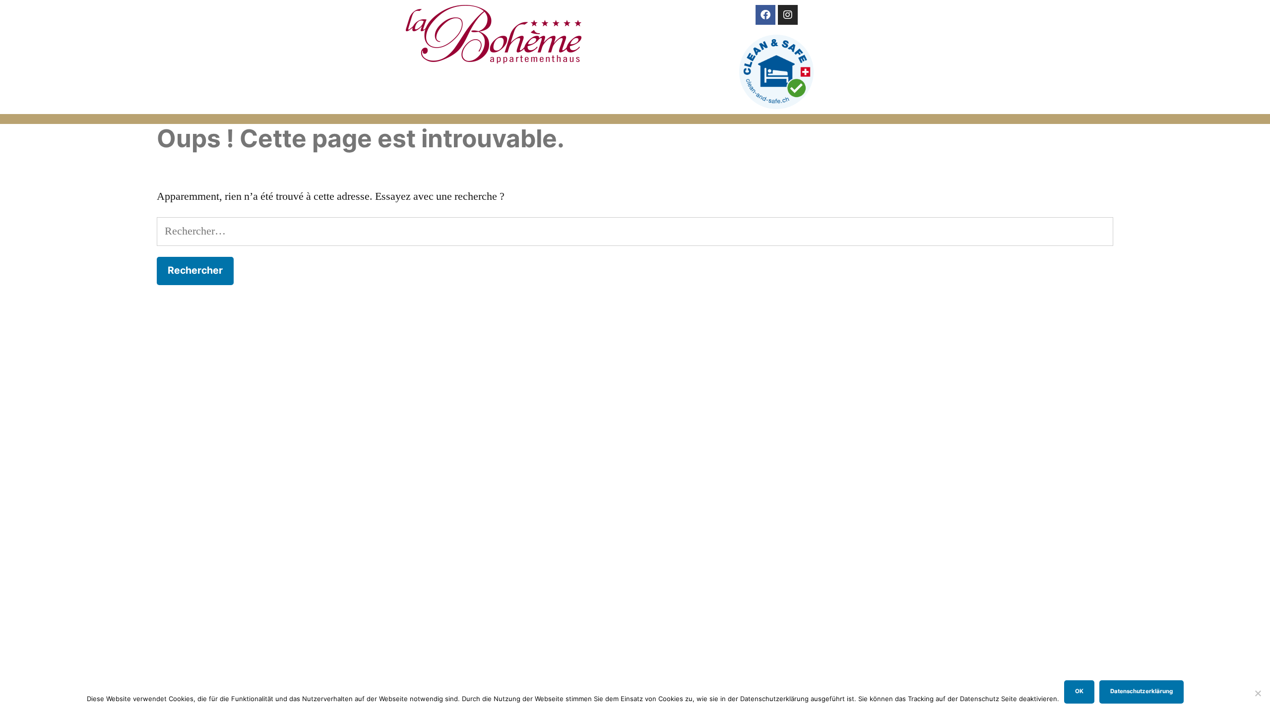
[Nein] (1258, 693)
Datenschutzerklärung (1141, 691)
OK (1079, 691)
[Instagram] (788, 15)
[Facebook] (765, 15)
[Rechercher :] (635, 231)
